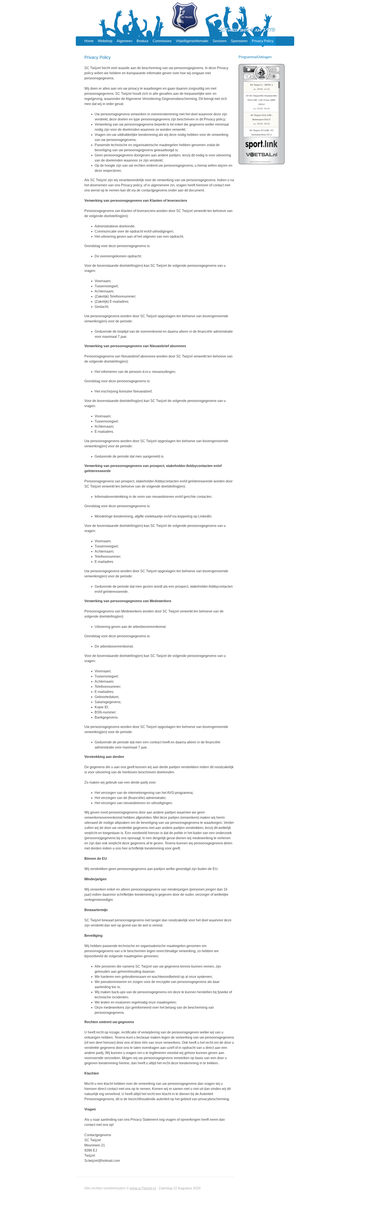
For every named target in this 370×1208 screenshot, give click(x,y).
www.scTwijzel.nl (143, 1188)
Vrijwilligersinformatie (192, 41)
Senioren (220, 41)
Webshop (105, 41)
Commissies (162, 41)
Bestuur (142, 41)
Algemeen (124, 41)
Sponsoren (239, 41)
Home (89, 41)
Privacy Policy (262, 41)
